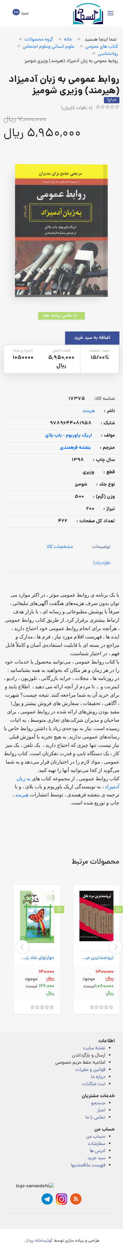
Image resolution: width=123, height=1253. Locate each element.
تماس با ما (95, 1117)
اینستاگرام (61, 1199)
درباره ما (98, 1077)
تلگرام (47, 1199)
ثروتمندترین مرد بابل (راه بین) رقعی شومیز (96, 958)
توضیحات (101, 547)
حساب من (95, 1136)
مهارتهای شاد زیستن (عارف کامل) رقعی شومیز (37, 958)
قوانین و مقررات (90, 1070)
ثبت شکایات (93, 1084)
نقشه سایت (94, 1048)
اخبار (101, 1110)
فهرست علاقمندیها (88, 1165)
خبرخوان (76, 1199)
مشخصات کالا (60, 547)
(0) (101, 563)
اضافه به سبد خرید (92, 338)
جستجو (98, 1103)
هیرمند (88, 411)
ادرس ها (97, 1151)
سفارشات (96, 1144)
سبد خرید (96, 1158)
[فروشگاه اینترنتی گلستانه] (88, 13)
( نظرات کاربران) (77, 108)
